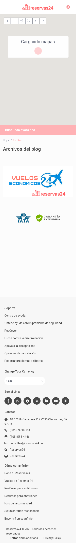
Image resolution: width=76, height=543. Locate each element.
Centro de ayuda (15, 315)
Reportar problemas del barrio (23, 360)
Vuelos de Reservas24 (18, 480)
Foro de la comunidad (18, 503)
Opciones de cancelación (20, 353)
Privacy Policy (52, 538)
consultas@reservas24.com (27, 443)
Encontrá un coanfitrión (19, 518)
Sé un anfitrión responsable (22, 510)
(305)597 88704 (20, 430)
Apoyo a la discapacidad (19, 345)
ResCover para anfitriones (21, 488)
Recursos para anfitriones (20, 496)
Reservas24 (17, 456)
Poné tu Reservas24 (17, 473)
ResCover (10, 330)
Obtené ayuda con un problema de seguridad (33, 323)
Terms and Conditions (24, 538)
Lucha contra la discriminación (23, 338)
